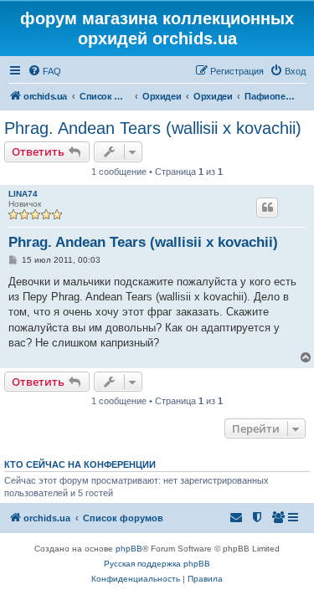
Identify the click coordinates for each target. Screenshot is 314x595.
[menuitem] (44, 71)
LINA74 (23, 193)
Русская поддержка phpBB (157, 563)
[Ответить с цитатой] (267, 207)
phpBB (129, 548)
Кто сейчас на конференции (80, 464)
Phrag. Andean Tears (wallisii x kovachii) (152, 128)
